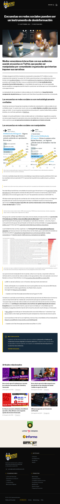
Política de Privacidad (10, 500)
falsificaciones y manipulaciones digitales (33, 235)
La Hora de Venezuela (11, 476)
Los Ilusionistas (9, 482)
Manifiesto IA (35, 484)
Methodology (36, 500)
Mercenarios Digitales (11, 484)
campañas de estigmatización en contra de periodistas (29, 233)
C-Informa (8, 480)
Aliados (33, 462)
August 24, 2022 (37, 294)
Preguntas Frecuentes (37, 488)
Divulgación (46, 413)
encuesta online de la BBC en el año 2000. (38, 278)
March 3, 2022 (37, 323)
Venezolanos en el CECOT (12, 478)
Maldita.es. (26, 112)
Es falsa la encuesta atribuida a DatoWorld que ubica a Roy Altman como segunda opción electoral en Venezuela (15, 410)
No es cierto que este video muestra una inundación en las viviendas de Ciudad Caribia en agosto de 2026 (43, 385)
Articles (30, 500)
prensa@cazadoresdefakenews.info (15, 469)
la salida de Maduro (15, 80)
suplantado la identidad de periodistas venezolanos (33, 225)
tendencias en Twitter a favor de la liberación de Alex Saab (21, 219)
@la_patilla (9, 311)
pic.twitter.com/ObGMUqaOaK (28, 320)
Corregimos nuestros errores (39, 480)
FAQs (42, 500)
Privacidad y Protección (37, 482)
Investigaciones (37, 24)
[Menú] (57, 5)
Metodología (35, 476)
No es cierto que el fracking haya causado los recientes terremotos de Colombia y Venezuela (14, 385)
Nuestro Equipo (35, 486)
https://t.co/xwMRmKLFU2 (12, 320)
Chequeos (17, 389)
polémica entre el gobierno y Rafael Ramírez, (40, 80)
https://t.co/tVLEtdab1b (19, 290)
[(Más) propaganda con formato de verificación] (44, 399)
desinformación (17, 235)
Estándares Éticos (36, 478)
